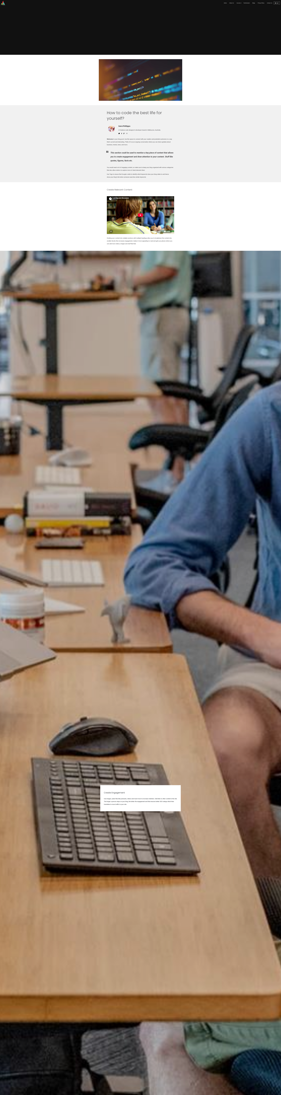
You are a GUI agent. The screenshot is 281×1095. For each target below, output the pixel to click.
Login (277, 3)
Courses (239, 3)
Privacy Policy (261, 3)
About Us (231, 3)
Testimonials (246, 3)
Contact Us (269, 3)
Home (225, 3)
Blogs (253, 3)
